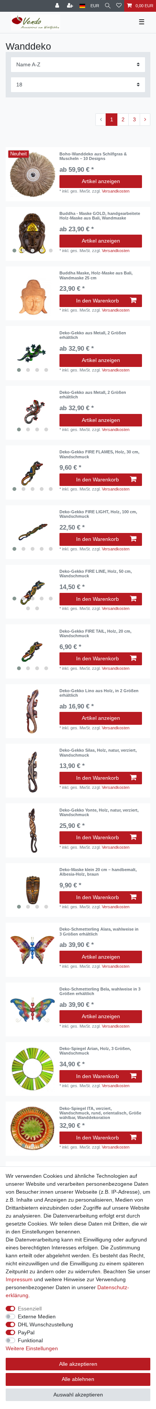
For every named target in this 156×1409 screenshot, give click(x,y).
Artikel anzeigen (101, 181)
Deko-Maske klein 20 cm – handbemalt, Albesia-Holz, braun (98, 871)
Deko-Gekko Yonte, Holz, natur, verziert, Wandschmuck (99, 812)
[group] (32, 234)
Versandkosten (115, 191)
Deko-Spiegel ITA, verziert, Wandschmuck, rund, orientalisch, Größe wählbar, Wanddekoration (100, 1113)
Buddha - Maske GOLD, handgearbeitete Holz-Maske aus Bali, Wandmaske (99, 215)
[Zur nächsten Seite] (145, 119)
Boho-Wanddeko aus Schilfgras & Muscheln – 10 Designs (93, 156)
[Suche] (108, 6)
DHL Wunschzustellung (45, 1324)
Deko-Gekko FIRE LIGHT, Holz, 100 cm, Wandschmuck (98, 514)
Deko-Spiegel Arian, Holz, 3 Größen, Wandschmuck (95, 1050)
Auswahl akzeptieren (78, 1395)
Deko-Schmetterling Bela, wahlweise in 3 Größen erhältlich (99, 991)
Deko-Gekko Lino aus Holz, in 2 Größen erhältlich (99, 692)
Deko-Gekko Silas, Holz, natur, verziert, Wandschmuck (98, 752)
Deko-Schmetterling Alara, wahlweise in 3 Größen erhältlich (99, 931)
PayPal (26, 1332)
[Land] (82, 6)
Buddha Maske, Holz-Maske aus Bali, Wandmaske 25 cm (96, 275)
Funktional (30, 1340)
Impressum (19, 1279)
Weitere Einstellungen (32, 1348)
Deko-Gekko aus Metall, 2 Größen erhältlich (92, 335)
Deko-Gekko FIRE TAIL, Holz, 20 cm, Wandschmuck (95, 633)
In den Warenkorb (97, 301)
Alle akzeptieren (78, 1364)
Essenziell (30, 1309)
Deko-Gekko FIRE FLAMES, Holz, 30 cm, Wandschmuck (99, 454)
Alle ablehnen (78, 1379)
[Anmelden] (58, 6)
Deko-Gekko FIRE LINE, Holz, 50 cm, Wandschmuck (95, 573)
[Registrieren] (70, 6)
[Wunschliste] (119, 6)
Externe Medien (37, 1316)
